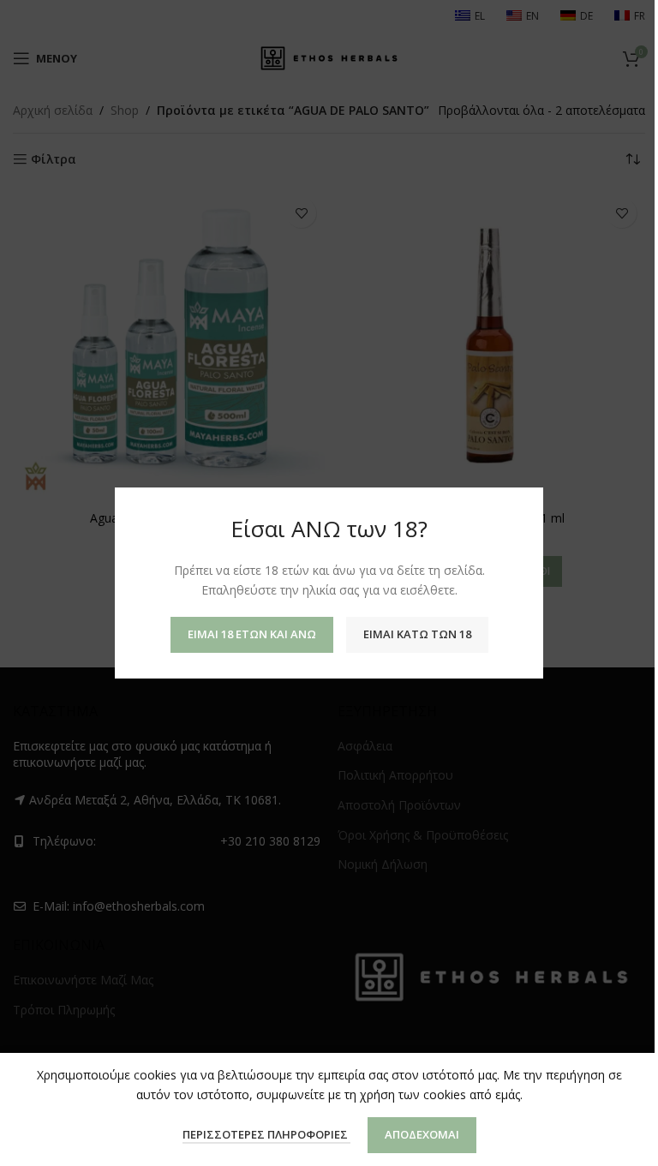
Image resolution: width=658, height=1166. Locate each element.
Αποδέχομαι (422, 1134)
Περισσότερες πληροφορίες (266, 1134)
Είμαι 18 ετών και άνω (252, 634)
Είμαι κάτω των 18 (417, 634)
